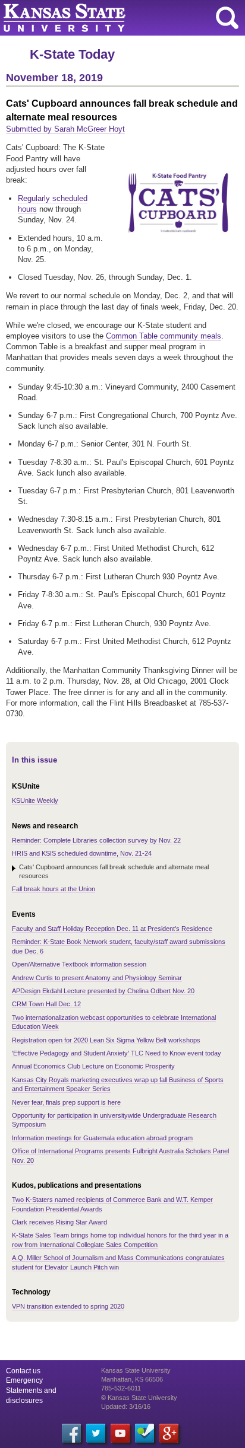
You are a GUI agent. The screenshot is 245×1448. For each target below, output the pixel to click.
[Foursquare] (144, 1433)
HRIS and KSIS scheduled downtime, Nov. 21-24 (82, 853)
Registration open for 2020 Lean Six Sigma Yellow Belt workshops (106, 1040)
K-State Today (72, 54)
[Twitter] (95, 1433)
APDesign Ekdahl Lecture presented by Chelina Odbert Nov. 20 (103, 990)
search (227, 18)
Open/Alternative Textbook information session (79, 964)
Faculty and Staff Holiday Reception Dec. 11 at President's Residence (112, 928)
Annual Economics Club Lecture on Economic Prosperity (93, 1066)
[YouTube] (120, 1433)
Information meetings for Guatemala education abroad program (102, 1137)
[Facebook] (71, 1433)
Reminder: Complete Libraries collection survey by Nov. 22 (96, 840)
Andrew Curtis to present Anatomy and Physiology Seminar (97, 977)
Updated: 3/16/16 (125, 1406)
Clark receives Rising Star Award (59, 1222)
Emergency (24, 1380)
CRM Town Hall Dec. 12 (46, 1003)
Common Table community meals (163, 335)
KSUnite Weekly (35, 800)
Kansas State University (108, 18)
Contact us (23, 1371)
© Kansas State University (139, 1397)
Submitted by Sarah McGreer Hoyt (65, 129)
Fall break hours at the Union (53, 888)
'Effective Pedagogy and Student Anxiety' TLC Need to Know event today (116, 1053)
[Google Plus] (168, 1433)
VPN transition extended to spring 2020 (68, 1306)
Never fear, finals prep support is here (66, 1102)
